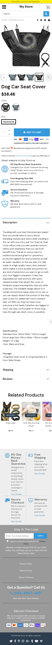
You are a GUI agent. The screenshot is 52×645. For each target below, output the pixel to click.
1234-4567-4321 (28, 593)
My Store (26, 6)
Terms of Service (26, 577)
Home (4, 20)
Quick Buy (10, 415)
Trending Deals (16, 20)
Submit (40, 536)
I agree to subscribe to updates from (27, 542)
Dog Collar (11, 423)
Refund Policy (26, 570)
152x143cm (8, 122)
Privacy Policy (26, 564)
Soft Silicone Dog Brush (31, 424)
